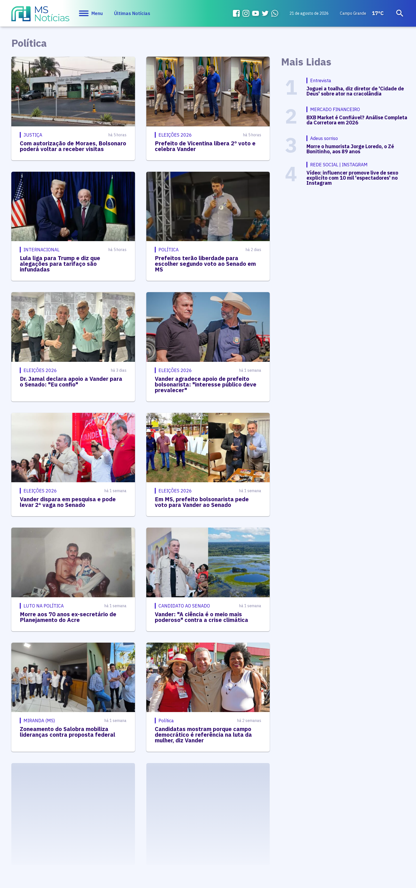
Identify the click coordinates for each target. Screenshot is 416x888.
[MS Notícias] (40, 16)
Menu (97, 13)
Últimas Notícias (132, 13)
